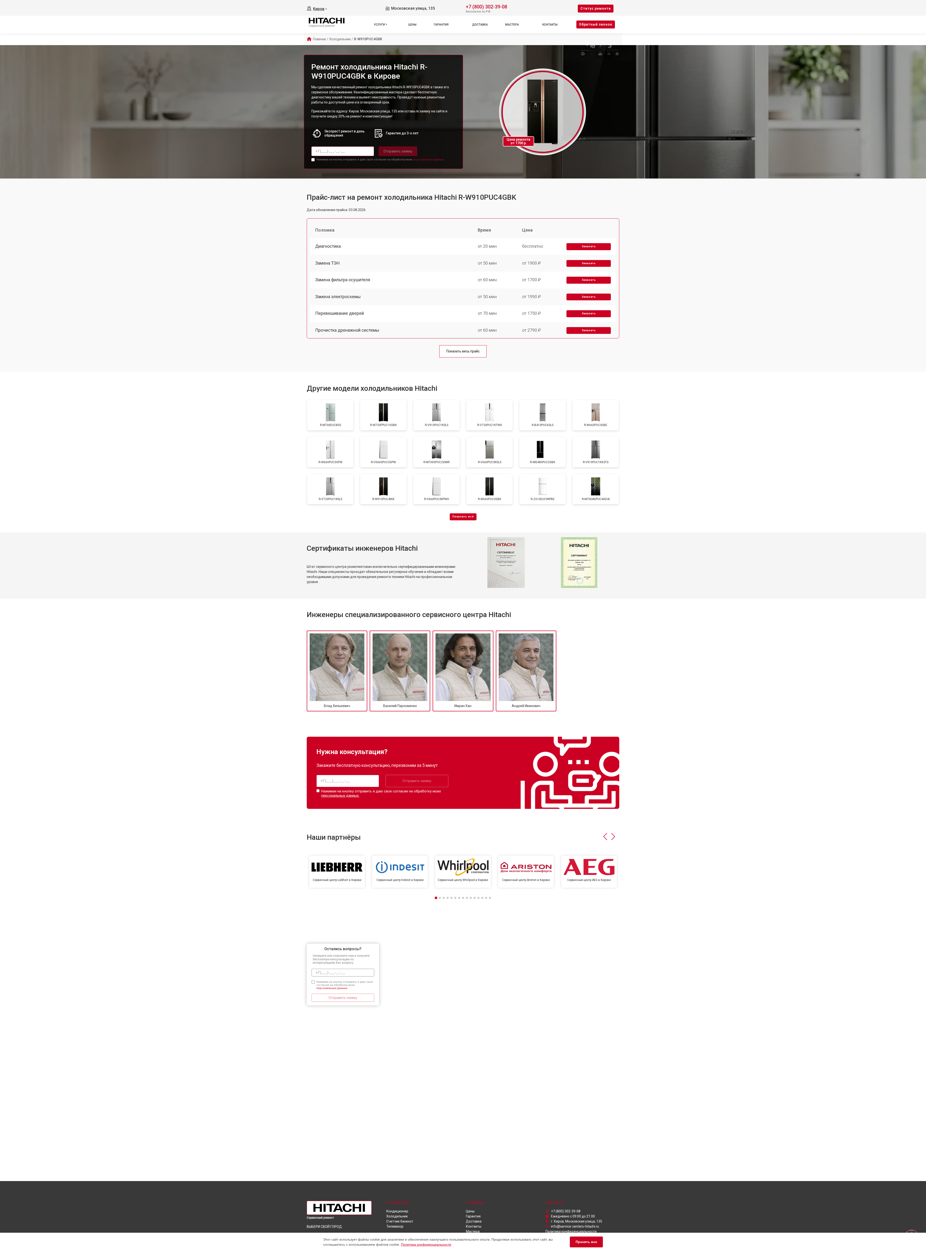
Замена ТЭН (327, 263)
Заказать (589, 246)
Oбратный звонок (595, 24)
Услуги (379, 24)
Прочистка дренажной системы (347, 330)
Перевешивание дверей (339, 313)
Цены (412, 24)
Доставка (480, 24)
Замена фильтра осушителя (342, 279)
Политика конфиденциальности (426, 1244)
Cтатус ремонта (595, 8)
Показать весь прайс (463, 351)
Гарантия (441, 24)
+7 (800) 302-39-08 (486, 6)
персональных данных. (428, 159)
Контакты (550, 24)
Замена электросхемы (338, 296)
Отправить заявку (397, 151)
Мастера (512, 24)
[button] (605, 836)
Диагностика (328, 246)
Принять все (586, 1242)
